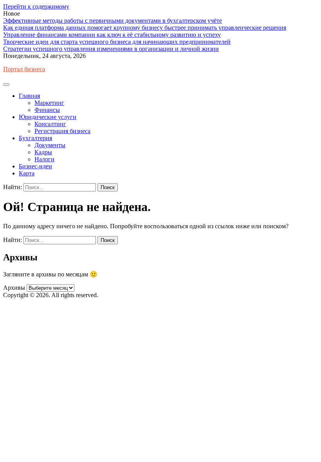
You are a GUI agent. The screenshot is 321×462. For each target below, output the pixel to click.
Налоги (44, 159)
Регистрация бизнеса (62, 131)
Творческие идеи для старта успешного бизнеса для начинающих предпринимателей (117, 41)
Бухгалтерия (35, 138)
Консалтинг (50, 124)
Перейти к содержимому (36, 6)
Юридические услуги (47, 117)
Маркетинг (49, 102)
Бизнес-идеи (35, 166)
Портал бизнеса (24, 69)
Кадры (43, 152)
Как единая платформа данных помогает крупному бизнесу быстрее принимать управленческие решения (144, 27)
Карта (26, 173)
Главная (29, 95)
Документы (49, 145)
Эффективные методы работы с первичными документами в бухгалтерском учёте (112, 20)
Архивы (14, 287)
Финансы (47, 109)
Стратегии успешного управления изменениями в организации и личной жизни (111, 48)
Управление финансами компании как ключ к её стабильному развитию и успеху (112, 34)
